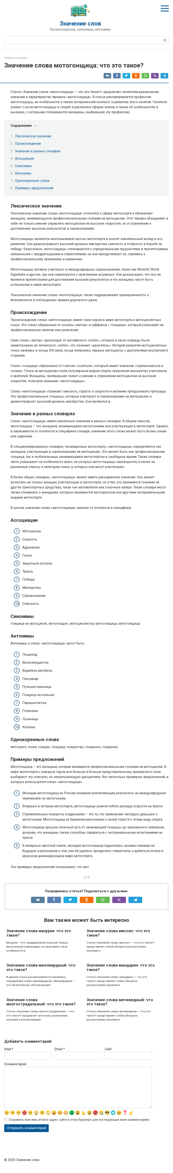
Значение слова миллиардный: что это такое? (40, 967)
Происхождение (28, 144)
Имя (8, 1049)
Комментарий (15, 1064)
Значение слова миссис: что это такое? (118, 933)
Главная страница (15, 57)
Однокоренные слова (32, 181)
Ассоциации (24, 158)
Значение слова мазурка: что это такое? (38, 933)
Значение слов (80, 23)
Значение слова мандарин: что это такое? (120, 967)
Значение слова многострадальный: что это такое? (41, 1002)
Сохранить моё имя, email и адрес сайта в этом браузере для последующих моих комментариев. (79, 1120)
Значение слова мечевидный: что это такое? (119, 1002)
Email (59, 1049)
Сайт (108, 1049)
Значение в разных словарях (38, 151)
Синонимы (23, 166)
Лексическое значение (33, 136)
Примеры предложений (34, 188)
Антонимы (23, 173)
